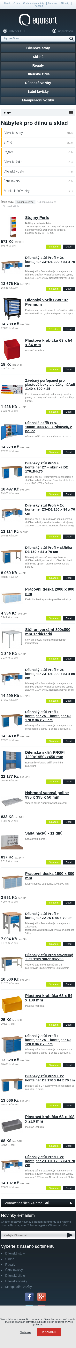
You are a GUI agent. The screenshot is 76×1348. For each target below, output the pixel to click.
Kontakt (39, 6)
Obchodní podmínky (33, 3)
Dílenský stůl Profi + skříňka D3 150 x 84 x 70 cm (48, 550)
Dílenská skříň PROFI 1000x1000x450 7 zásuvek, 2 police (48, 427)
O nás (16, 3)
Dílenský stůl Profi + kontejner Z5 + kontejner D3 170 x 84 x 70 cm (48, 716)
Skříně (38, 57)
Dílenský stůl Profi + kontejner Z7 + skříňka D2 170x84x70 (46, 467)
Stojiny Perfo (37, 217)
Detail (69, 246)
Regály (38, 65)
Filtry (7, 112)
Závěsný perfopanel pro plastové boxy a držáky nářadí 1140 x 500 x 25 (50, 385)
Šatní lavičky (38, 91)
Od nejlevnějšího (46, 202)
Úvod (7, 3)
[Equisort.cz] (38, 19)
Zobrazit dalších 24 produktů (27, 1203)
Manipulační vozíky (38, 100)
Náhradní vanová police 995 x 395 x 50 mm (47, 795)
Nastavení (25, 1332)
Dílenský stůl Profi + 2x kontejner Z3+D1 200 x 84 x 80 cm (50, 674)
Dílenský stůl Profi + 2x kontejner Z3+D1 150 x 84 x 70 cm (50, 509)
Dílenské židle (38, 74)
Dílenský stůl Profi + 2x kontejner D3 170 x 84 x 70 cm (50, 1078)
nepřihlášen (65, 31)
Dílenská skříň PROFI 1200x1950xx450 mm (45, 754)
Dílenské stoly (38, 48)
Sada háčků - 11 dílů (44, 833)
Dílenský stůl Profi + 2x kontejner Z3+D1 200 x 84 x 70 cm (50, 262)
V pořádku (49, 1332)
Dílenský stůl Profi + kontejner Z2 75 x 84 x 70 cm (48, 916)
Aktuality (65, 3)
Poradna (52, 3)
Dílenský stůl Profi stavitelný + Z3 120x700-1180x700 (49, 957)
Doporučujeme (25, 202)
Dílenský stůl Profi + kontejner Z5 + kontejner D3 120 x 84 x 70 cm (48, 1040)
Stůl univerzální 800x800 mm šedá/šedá (47, 631)
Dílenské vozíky (38, 83)
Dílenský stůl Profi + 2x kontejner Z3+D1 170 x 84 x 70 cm (50, 1161)
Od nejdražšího (11, 206)
